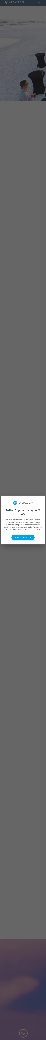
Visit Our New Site (23, 537)
